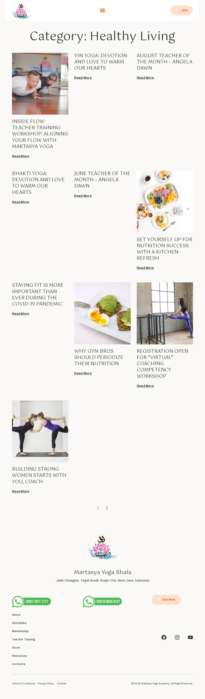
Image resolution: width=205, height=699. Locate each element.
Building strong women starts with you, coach (39, 475)
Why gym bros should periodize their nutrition (98, 357)
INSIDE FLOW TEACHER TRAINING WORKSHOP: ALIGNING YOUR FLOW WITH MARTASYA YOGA (40, 134)
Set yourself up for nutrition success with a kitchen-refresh (164, 249)
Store (16, 647)
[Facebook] (164, 637)
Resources (19, 655)
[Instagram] (177, 637)
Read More (20, 156)
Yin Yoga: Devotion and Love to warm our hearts (100, 62)
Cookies (61, 683)
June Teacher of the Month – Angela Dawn (102, 180)
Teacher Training (23, 639)
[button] (102, 10)
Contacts (18, 664)
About (16, 614)
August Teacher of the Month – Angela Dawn (164, 62)
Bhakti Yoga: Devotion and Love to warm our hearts (38, 183)
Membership (20, 631)
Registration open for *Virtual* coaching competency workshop (162, 363)
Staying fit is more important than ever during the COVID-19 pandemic (38, 294)
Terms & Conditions (23, 683)
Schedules (19, 623)
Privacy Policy (46, 683)
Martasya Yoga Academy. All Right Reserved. (167, 683)
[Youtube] (190, 637)
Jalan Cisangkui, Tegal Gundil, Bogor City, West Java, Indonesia (102, 580)
